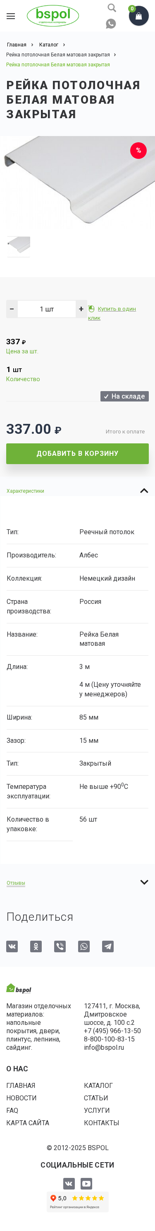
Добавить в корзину (77, 453)
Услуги (97, 1110)
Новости (21, 1098)
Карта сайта (27, 1123)
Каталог (98, 1086)
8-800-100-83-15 (109, 1039)
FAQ (12, 1110)
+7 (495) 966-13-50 (112, 1031)
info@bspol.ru (104, 1047)
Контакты (101, 1123)
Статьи (96, 1098)
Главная (21, 1086)
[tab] (77, 490)
